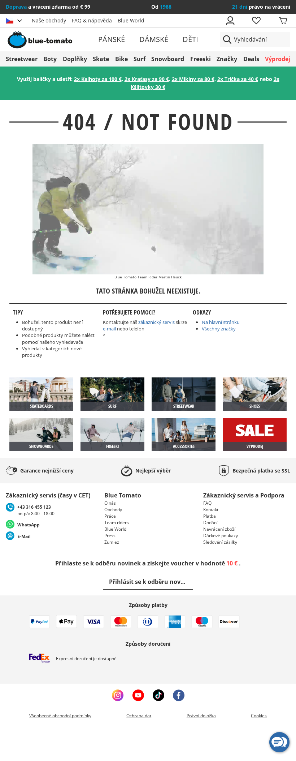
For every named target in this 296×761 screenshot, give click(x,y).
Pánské (111, 39)
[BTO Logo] (51, 39)
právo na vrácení (261, 6)
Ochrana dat (138, 716)
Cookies (259, 716)
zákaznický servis (156, 322)
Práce (110, 516)
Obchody (113, 509)
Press (110, 536)
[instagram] (117, 695)
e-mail (109, 328)
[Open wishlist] (256, 20)
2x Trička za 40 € (237, 79)
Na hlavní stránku (221, 322)
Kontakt (210, 509)
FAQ (207, 503)
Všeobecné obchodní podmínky (60, 716)
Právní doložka (201, 716)
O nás (110, 503)
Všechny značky (219, 328)
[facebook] (178, 695)
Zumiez (111, 542)
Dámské (153, 39)
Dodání (210, 523)
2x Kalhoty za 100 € (98, 79)
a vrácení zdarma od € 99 (48, 6)
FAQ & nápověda (92, 20)
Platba (209, 516)
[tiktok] (158, 695)
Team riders (116, 523)
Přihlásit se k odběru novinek (151, 582)
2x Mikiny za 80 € (193, 79)
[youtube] (138, 695)
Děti (190, 39)
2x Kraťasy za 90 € (147, 79)
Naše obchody (49, 20)
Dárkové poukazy (220, 536)
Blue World (131, 20)
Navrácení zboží (219, 529)
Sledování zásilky (220, 542)
